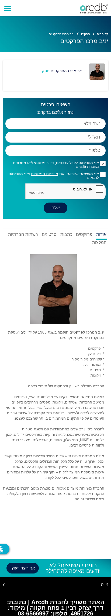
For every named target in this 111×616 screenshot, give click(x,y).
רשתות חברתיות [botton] (23, 234)
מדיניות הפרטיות (44, 174)
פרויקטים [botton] (84, 234)
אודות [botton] (101, 234)
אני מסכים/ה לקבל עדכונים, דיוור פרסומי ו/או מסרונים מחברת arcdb (56, 164)
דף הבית (102, 34)
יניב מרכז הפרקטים (61, 34)
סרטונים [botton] (49, 234)
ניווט (104, 585)
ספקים (85, 34)
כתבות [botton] (66, 234)
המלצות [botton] (99, 242)
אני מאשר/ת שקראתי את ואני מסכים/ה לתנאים (54, 175)
